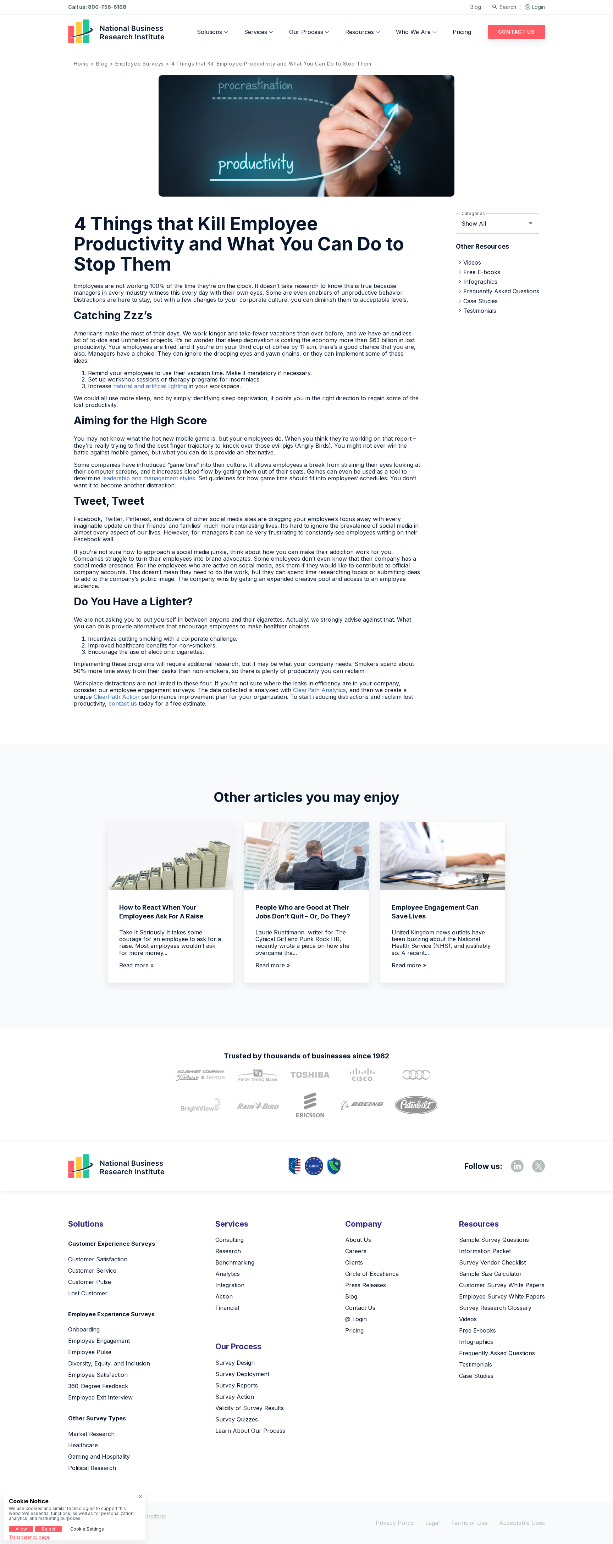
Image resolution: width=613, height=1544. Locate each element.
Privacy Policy (395, 1523)
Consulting (229, 1239)
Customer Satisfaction (97, 1259)
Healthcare (83, 1445)
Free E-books (481, 272)
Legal (432, 1523)
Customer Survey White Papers (502, 1285)
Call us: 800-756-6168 (97, 7)
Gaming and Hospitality (99, 1456)
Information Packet (485, 1251)
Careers (355, 1251)
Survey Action (234, 1396)
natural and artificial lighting (150, 386)
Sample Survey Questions (494, 1239)
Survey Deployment (242, 1374)
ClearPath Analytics (319, 690)
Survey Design (235, 1362)
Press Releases (365, 1285)
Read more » (136, 965)
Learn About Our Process (250, 1430)
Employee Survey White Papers (502, 1296)
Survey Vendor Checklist (492, 1262)
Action (224, 1296)
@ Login (356, 1319)
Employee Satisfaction (98, 1374)
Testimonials (479, 310)
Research (228, 1251)
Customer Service (92, 1270)
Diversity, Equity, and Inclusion (109, 1363)
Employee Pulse (89, 1352)
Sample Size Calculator (490, 1273)
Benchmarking (234, 1262)
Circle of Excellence (372, 1273)
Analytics (227, 1273)
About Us (358, 1239)
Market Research (91, 1433)
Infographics (480, 281)
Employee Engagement (99, 1340)
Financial (227, 1307)
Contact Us (516, 32)
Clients (354, 1262)
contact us (123, 703)
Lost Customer (87, 1293)
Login (538, 7)
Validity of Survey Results (249, 1408)
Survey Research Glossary (495, 1307)
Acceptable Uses (522, 1523)
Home (81, 64)
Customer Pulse (89, 1281)
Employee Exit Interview (100, 1397)
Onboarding (84, 1329)
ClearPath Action (116, 696)
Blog (475, 7)
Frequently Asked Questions (501, 291)
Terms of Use (469, 1523)
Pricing (462, 31)
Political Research (92, 1467)
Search (507, 7)
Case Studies (480, 301)
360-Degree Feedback (98, 1386)
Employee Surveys (139, 64)
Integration (229, 1285)
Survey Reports (236, 1385)
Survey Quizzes (236, 1419)
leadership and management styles (148, 478)
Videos (472, 262)
